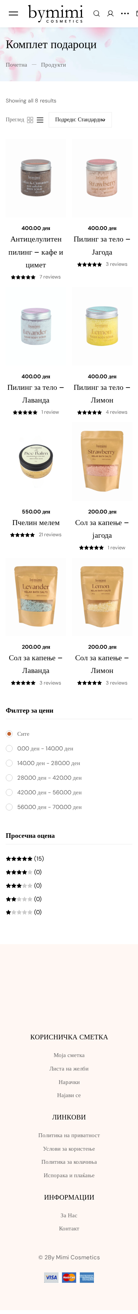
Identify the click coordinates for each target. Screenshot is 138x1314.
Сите (23, 734)
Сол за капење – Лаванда (36, 664)
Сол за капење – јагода (102, 528)
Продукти (53, 65)
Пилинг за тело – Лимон (102, 393)
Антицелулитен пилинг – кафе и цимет (35, 252)
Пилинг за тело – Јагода (102, 245)
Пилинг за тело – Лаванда (35, 393)
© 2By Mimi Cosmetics (69, 1257)
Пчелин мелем (36, 522)
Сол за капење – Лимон (102, 664)
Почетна (16, 65)
